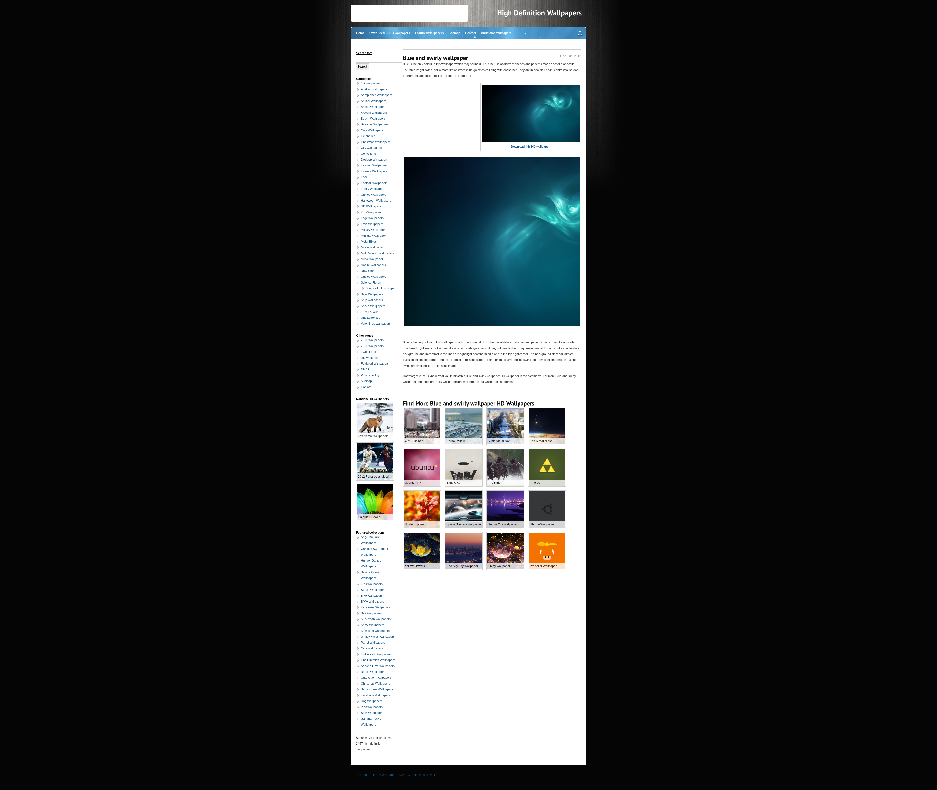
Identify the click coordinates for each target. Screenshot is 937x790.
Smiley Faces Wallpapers (378, 636)
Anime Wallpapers (373, 107)
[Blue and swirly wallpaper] (435, 57)
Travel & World (370, 312)
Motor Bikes (369, 241)
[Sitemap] (580, 33)
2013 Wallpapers (372, 346)
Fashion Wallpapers (374, 165)
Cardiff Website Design (423, 775)
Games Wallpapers (373, 194)
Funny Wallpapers (373, 189)
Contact (470, 33)
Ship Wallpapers (372, 300)
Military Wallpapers (373, 230)
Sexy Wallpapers (372, 294)
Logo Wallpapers (372, 218)
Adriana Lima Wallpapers (378, 666)
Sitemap (454, 33)
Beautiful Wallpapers (374, 124)
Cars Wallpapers (372, 130)
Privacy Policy (370, 375)
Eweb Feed (377, 33)
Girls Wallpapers (372, 648)
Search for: (364, 53)
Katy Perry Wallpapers (375, 607)
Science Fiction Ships (380, 288)
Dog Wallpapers (371, 701)
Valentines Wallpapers (376, 323)
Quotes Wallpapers (373, 276)
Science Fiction (371, 282)
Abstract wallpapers (374, 89)
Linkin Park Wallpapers (376, 654)
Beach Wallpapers (373, 118)
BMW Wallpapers (372, 601)
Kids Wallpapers (372, 584)
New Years (368, 271)
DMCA (365, 369)
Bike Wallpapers (372, 595)
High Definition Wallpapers (379, 775)
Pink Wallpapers (372, 707)
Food (364, 177)
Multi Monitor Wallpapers (377, 253)
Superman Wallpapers (376, 619)
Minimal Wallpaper (373, 235)
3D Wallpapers (371, 83)
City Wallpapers (371, 148)
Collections (368, 153)
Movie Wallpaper (372, 247)
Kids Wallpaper (371, 212)
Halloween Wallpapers (376, 200)
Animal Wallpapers (373, 101)
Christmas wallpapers (496, 33)
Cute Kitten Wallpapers (376, 677)
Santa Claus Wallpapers (377, 689)
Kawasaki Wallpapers (375, 631)
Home (360, 33)
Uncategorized (370, 317)
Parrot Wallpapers (373, 642)
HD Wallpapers (399, 33)
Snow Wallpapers (372, 625)
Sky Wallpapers (371, 613)
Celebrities (368, 136)
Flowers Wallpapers (374, 171)
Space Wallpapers (373, 306)
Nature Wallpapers (373, 265)
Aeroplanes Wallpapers (376, 95)
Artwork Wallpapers (374, 112)
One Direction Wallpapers (378, 660)
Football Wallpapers (374, 183)
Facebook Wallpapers (375, 695)
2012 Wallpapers (372, 340)
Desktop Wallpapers (374, 159)
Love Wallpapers (372, 224)
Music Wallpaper (372, 259)
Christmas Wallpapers (375, 142)
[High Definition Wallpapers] (539, 13)
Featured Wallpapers (429, 33)
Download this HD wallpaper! (531, 146)
